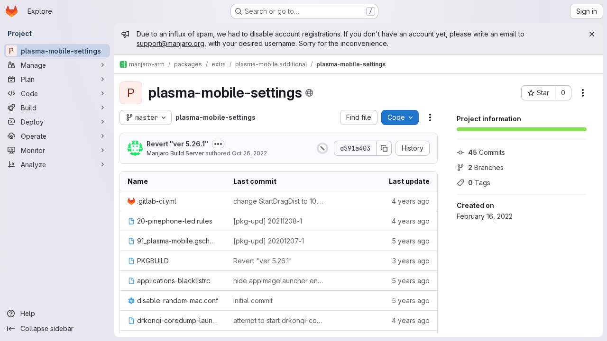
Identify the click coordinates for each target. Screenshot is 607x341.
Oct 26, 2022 (249, 153)
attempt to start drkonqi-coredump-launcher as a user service (278, 320)
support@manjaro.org (170, 43)
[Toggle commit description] (218, 144)
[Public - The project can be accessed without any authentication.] (309, 93)
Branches (486, 167)
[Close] (592, 34)
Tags (479, 183)
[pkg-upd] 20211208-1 (267, 221)
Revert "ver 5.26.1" (177, 144)
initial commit (253, 300)
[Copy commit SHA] (384, 148)
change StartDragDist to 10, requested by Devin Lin (278, 201)
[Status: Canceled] (322, 148)
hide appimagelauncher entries (278, 281)
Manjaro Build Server (175, 153)
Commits (486, 152)
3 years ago (411, 261)
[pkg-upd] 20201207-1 (268, 241)
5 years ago (411, 241)
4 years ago (411, 201)
